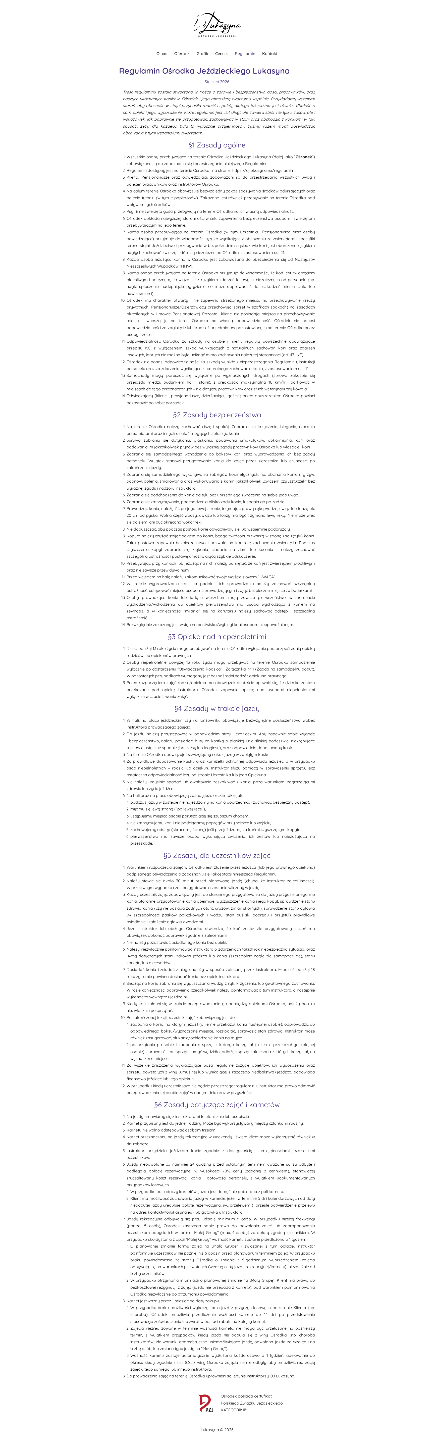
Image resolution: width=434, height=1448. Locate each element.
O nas (161, 53)
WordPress (120, 1441)
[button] (189, 54)
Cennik (221, 53)
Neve (78, 1441)
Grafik (202, 53)
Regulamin (245, 53)
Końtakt (270, 53)
